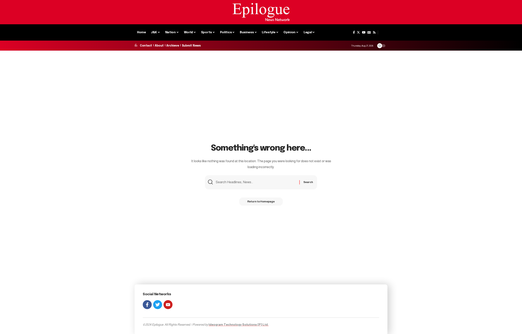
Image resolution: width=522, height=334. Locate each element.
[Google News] (369, 32)
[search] (382, 32)
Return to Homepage (261, 201)
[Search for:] (256, 182)
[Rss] (374, 32)
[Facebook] (354, 32)
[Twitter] (358, 32)
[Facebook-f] (147, 304)
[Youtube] (168, 304)
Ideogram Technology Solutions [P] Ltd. (239, 324)
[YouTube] (363, 32)
